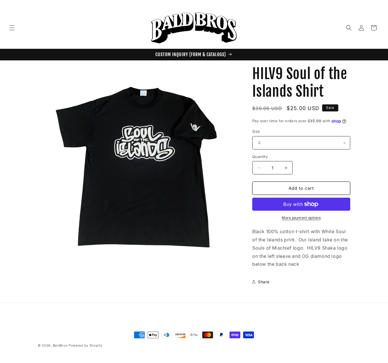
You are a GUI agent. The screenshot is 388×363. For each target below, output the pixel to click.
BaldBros (60, 345)
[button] (12, 28)
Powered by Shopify (86, 345)
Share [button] (264, 281)
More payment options (301, 218)
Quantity (260, 156)
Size (256, 131)
